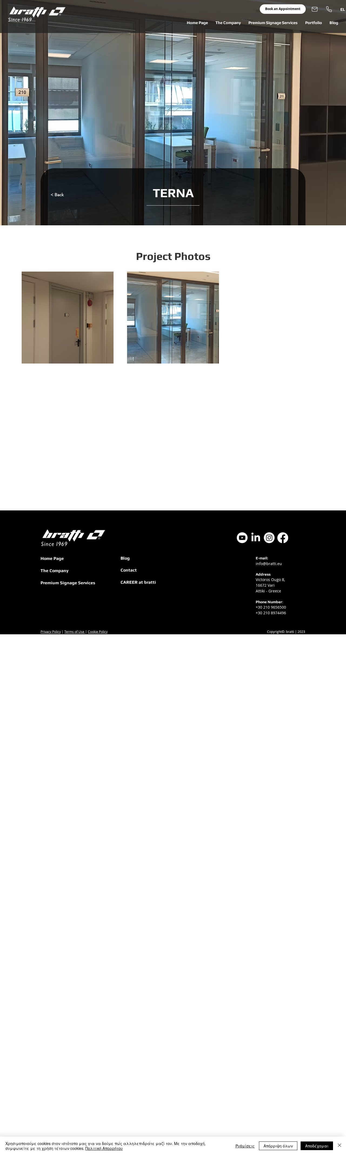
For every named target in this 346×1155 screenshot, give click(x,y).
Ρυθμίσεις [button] (245, 1146)
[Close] (339, 1146)
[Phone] (329, 9)
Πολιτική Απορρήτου (104, 1148)
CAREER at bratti (138, 582)
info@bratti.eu (269, 563)
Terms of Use (74, 631)
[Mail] (314, 9)
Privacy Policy (51, 631)
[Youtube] (242, 537)
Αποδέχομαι (316, 1146)
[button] (228, 23)
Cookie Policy (98, 631)
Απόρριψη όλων (278, 1146)
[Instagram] (269, 537)
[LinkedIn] (255, 537)
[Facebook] (282, 537)
